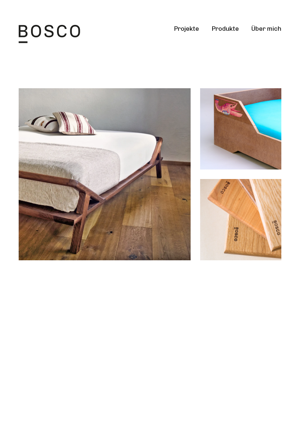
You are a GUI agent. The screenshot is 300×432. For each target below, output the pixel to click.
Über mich (266, 28)
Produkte (225, 28)
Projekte (186, 28)
